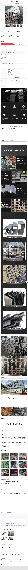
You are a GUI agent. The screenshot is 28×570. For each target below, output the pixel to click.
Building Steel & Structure (17, 554)
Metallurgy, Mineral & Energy (5, 5)
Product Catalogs (11, 544)
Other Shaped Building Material (4, 554)
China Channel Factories (4, 561)
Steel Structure (11, 554)
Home (1, 5)
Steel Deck (8, 547)
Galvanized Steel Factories (4, 559)
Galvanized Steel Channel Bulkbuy (18, 563)
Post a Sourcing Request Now (22, 525)
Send (7, 525)
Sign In (2, 60)
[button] (24, 65)
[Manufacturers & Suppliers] (14, 1)
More (1, 564)
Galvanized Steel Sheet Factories (20, 559)
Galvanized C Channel (3, 563)
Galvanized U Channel (10, 563)
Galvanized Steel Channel (19, 5)
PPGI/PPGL (2, 547)
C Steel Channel (10, 561)
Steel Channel (14, 5)
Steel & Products (10, 5)
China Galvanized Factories (12, 559)
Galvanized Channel (22, 561)
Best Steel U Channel (15, 561)
